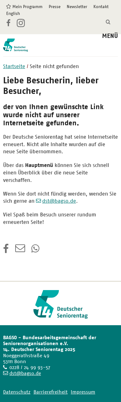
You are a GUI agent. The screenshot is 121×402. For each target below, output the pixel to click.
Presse (54, 6)
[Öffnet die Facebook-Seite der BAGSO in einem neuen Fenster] (8, 23)
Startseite (14, 66)
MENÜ (110, 35)
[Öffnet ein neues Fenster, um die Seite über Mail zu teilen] (20, 250)
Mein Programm (27, 6)
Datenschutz (16, 392)
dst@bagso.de (59, 201)
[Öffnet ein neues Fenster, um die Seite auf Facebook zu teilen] (6, 250)
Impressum (83, 392)
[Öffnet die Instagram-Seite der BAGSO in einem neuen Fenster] (21, 25)
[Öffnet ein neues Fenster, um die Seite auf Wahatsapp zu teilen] (36, 250)
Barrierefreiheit (51, 392)
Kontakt (101, 6)
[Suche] (108, 22)
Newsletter (77, 6)
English (13, 13)
